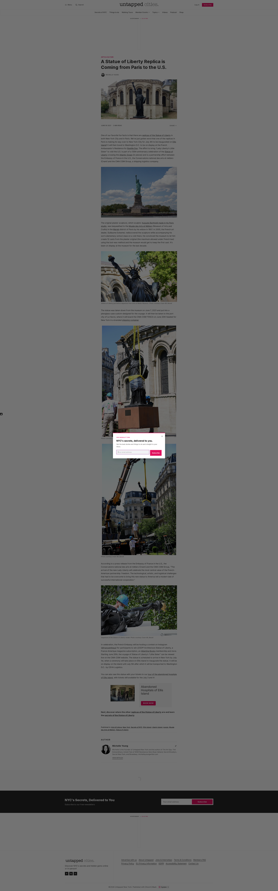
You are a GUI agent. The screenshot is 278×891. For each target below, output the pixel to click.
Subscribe (156, 453)
